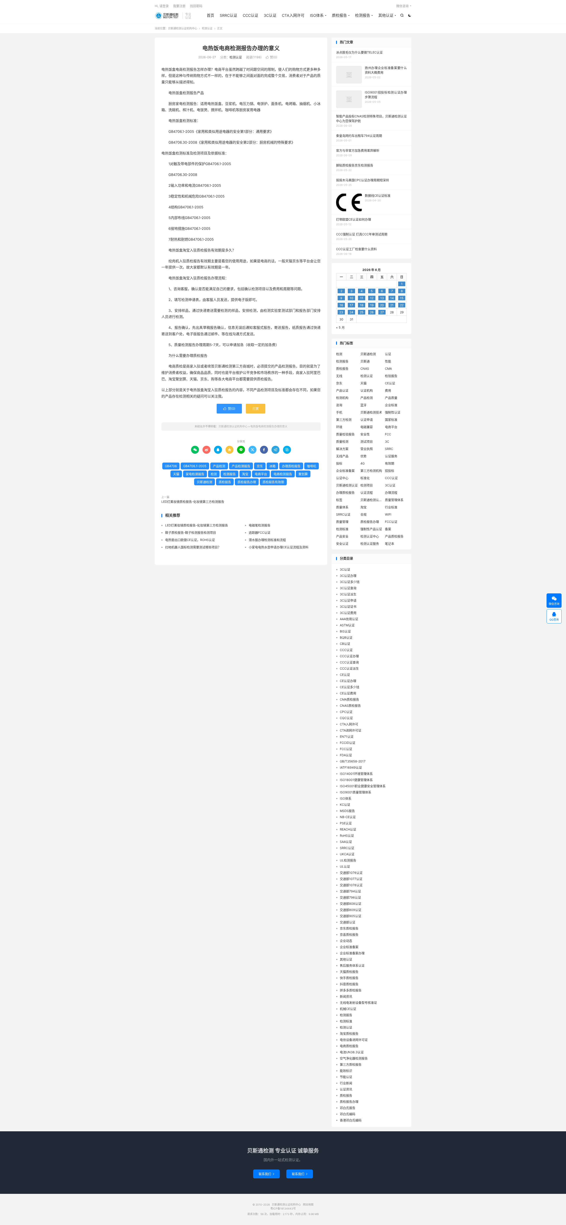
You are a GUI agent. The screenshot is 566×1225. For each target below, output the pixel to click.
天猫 (176, 474)
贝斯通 (365, 361)
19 (372, 305)
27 (382, 312)
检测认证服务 (369, 543)
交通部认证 (347, 922)
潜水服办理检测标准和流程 (267, 540)
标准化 (365, 478)
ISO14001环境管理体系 (356, 773)
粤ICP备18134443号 (283, 1208)
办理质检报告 (291, 466)
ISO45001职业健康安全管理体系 (363, 786)
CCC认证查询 (349, 662)
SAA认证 (346, 842)
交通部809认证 (350, 910)
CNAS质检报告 (350, 705)
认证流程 (366, 492)
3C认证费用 (348, 613)
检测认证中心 (369, 536)
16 (341, 305)
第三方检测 (344, 419)
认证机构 (366, 390)
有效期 (389, 463)
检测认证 (207, 28)
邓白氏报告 (347, 1108)
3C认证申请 (348, 600)
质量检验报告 (345, 434)
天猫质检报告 (349, 972)
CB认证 (345, 644)
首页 (210, 15)
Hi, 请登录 (162, 6)
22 (401, 305)
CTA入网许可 (293, 15)
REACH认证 (348, 829)
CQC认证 (346, 718)
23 (341, 312)
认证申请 (366, 419)
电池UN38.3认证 (352, 1052)
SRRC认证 (228, 15)
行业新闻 (346, 1083)
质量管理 (342, 522)
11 (361, 298)
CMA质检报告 (349, 699)
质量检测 (342, 441)
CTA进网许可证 (350, 730)
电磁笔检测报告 (259, 525)
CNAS (364, 368)
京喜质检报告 (349, 934)
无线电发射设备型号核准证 (358, 1002)
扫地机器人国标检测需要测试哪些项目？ (193, 547)
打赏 (255, 408)
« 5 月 (340, 327)
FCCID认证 (347, 743)
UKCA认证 (347, 854)
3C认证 (270, 15)
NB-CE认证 (348, 817)
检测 (214, 474)
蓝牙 (363, 405)
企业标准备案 (345, 470)
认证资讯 (346, 1089)
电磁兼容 (366, 427)
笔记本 (389, 543)
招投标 (389, 470)
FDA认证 (346, 755)
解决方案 (342, 449)
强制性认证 (392, 412)
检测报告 (362, 15)
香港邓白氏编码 (350, 1120)
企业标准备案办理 (352, 953)
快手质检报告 (349, 978)
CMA (388, 368)
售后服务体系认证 (352, 965)
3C (387, 441)
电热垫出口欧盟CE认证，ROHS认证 (190, 540)
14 (392, 298)
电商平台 (261, 474)
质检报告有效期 (273, 482)
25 (361, 312)
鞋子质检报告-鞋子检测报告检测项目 (190, 532)
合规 (363, 514)
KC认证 (345, 804)
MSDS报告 (347, 811)
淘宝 (245, 474)
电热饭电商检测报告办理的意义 (241, 48)
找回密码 (196, 6)
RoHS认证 (347, 835)
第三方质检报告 (350, 1064)
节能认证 (346, 1077)
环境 (339, 427)
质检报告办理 (246, 482)
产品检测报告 (241, 466)
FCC (388, 434)
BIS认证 (345, 631)
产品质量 (391, 398)
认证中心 (342, 478)
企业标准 (391, 405)
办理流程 (391, 492)
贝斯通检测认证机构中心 (167, 15)
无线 (339, 376)
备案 (388, 529)
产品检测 (219, 466)
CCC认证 (250, 15)
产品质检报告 (394, 536)
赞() (271, 57)
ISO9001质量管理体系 (355, 792)
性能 (388, 361)
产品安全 (342, 536)
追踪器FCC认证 (259, 532)
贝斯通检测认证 (347, 485)
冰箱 (272, 466)
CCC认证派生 (349, 668)
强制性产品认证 (371, 529)
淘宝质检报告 (349, 1033)
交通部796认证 (350, 897)
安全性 (365, 434)
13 (382, 298)
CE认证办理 (348, 681)
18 (361, 305)
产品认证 (342, 390)
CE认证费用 (348, 693)
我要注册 (179, 6)
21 (392, 305)
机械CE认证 (348, 1009)
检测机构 (342, 398)
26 (372, 312)
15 (401, 298)
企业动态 (346, 941)
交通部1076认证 (351, 872)
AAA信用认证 (349, 619)
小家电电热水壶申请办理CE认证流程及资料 (278, 547)
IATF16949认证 (351, 767)
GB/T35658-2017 (352, 761)
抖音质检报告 (349, 984)
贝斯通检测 (204, 482)
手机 (339, 412)
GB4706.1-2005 (195, 466)
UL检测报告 (348, 860)
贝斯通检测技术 (371, 412)
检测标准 (342, 529)
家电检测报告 (195, 474)
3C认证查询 (348, 588)
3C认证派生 (348, 594)
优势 (363, 456)
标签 (339, 500)
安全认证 (342, 543)
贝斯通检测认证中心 (371, 500)
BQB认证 (346, 637)
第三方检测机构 (371, 470)
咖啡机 (311, 466)
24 (351, 312)
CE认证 (390, 383)
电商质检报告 (349, 1046)
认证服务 (391, 456)
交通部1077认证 (351, 879)
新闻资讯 (346, 996)
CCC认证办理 (349, 656)
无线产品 (342, 456)
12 (371, 298)
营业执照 (366, 449)
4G (362, 463)
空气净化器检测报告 (354, 1058)
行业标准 (391, 507)
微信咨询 (402, 6)
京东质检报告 (349, 928)
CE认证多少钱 (349, 687)
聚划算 (303, 474)
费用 (388, 390)
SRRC (389, 449)
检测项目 (366, 485)
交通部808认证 (350, 903)
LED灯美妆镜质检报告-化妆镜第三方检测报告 (192, 501)
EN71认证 (347, 736)
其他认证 (385, 15)
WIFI (388, 514)
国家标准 (391, 419)
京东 (260, 466)
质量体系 (342, 507)
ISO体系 (317, 15)
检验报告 (391, 376)
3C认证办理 (348, 575)
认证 (388, 354)
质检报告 (339, 15)
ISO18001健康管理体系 (356, 780)
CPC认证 (346, 712)
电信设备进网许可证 (354, 1040)
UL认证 (345, 866)
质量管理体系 (394, 500)
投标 (339, 463)
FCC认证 (391, 522)
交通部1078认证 (351, 885)
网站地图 (308, 1204)
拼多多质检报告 (350, 990)
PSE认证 (346, 823)
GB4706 (171, 466)
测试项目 (366, 441)
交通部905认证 (350, 916)
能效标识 (346, 1071)
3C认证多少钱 (349, 582)
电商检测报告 (282, 474)
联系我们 (266, 1174)
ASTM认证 (347, 625)
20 (382, 305)
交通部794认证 (350, 891)
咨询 (339, 405)
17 (351, 305)
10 (351, 298)
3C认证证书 (348, 606)
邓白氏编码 (347, 1114)
